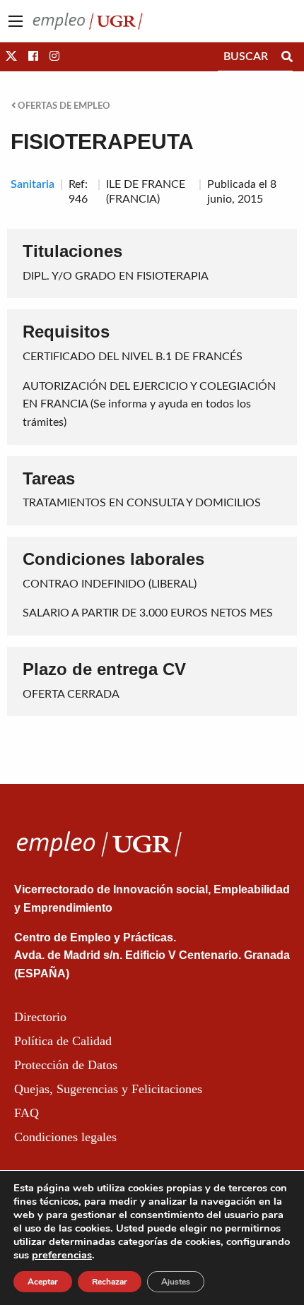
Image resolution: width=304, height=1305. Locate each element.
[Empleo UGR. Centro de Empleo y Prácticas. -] (87, 20)
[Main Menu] (15, 21)
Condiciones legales (65, 1137)
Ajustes (175, 1281)
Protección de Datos (65, 1065)
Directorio (40, 1017)
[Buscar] (287, 56)
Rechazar (109, 1281)
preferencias (62, 1255)
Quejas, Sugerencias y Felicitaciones (108, 1089)
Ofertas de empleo (63, 106)
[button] (11, 56)
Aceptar (43, 1281)
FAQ (26, 1113)
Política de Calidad (63, 1041)
